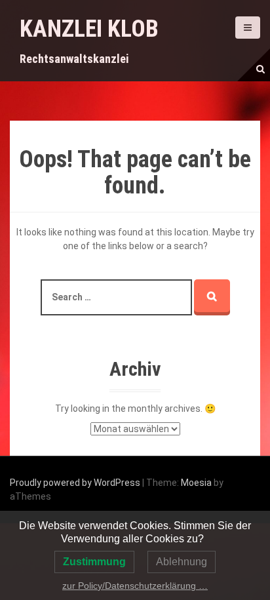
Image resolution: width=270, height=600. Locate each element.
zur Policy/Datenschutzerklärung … (135, 585)
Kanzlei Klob (89, 29)
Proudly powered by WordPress (75, 482)
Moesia (196, 482)
